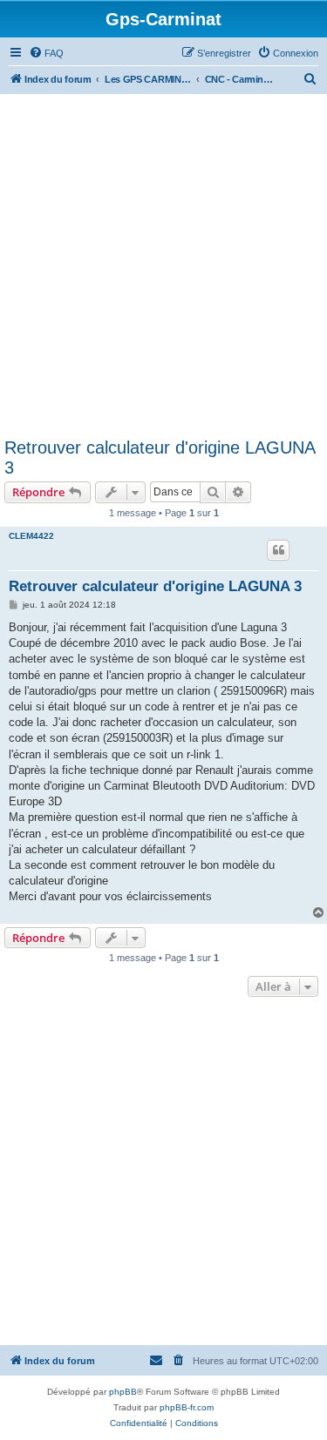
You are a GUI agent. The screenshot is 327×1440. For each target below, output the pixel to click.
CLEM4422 (31, 536)
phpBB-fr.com (187, 1407)
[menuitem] (46, 53)
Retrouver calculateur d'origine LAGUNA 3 (159, 457)
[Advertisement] (163, 266)
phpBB (123, 1391)
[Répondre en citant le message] (278, 550)
